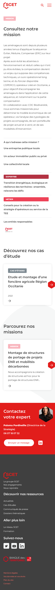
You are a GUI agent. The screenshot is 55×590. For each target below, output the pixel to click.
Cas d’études (10, 505)
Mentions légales (11, 573)
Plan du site (8, 580)
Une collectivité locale (16, 164)
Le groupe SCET (11, 481)
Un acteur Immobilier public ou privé (25, 156)
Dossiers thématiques (14, 513)
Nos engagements (13, 485)
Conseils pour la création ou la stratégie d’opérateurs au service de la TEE (26, 209)
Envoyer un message (18, 442)
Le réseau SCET (11, 527)
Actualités (8, 501)
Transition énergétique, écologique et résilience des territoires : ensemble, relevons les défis (26, 186)
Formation (9, 531)
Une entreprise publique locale (22, 148)
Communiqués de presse (16, 509)
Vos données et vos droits (14, 576)
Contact (7, 583)
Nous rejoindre (11, 488)
